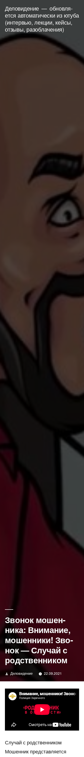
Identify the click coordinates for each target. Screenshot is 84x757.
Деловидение (22, 8)
